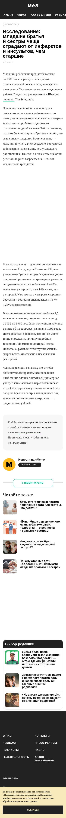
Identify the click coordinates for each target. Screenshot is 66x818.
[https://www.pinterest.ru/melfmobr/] (48, 722)
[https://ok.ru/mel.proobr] (58, 722)
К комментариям (32, 483)
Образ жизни (41, 15)
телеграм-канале (30, 432)
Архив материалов (44, 759)
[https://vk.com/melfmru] (27, 722)
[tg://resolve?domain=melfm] (6, 722)
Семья (8, 15)
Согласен (33, 810)
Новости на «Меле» (32, 459)
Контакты (42, 735)
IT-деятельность (16, 757)
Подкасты (11, 750)
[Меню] (60, 5)
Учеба (22, 15)
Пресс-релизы (46, 742)
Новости (11, 24)
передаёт (8, 99)
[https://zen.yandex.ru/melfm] (17, 722)
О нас (7, 735)
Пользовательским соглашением (21, 795)
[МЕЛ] (33, 5)
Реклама (9, 742)
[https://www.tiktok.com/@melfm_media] (38, 722)
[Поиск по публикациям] (5, 5)
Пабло (40, 750)
